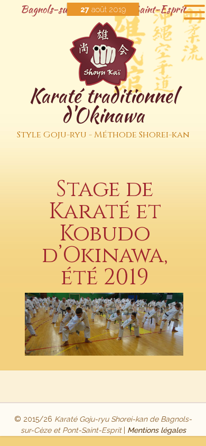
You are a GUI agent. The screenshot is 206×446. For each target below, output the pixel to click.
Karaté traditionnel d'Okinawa (103, 111)
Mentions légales (156, 430)
